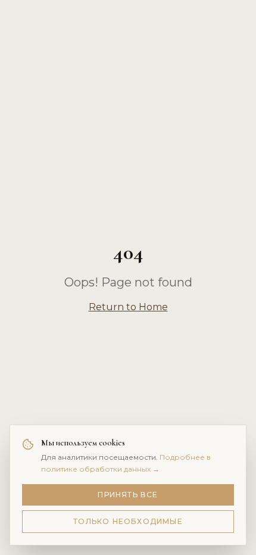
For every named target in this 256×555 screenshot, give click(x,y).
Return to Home (128, 307)
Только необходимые (128, 521)
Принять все (128, 494)
